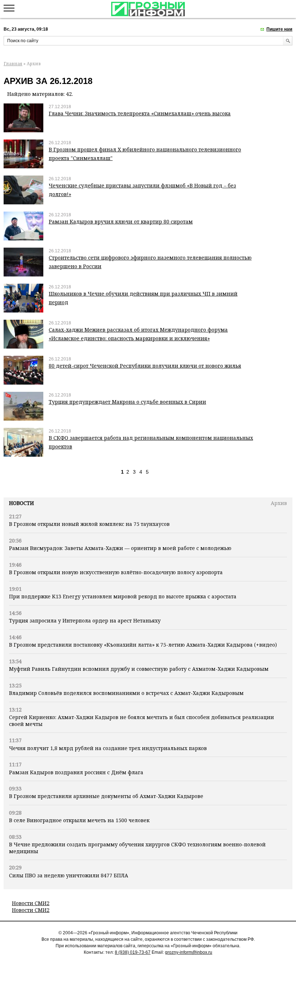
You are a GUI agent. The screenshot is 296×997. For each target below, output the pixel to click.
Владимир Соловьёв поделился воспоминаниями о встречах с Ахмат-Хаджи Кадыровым (126, 693)
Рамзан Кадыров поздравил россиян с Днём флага (76, 772)
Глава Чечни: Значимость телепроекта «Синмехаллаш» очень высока (140, 113)
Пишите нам (279, 29)
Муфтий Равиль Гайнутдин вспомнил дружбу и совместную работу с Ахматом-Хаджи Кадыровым (139, 668)
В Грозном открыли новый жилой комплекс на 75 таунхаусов (89, 523)
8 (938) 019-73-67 (133, 952)
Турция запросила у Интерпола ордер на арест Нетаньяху (85, 620)
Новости (21, 503)
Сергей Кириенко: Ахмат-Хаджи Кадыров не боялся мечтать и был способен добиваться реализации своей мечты (141, 720)
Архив (279, 503)
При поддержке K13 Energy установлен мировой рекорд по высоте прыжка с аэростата (122, 596)
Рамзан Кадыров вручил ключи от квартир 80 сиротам (121, 221)
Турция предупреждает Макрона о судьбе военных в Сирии (127, 401)
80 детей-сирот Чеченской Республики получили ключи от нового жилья (145, 365)
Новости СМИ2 (30, 903)
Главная (13, 64)
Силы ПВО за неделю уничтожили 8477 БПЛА (68, 875)
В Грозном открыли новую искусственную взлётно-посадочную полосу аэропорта (116, 572)
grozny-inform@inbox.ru (188, 952)
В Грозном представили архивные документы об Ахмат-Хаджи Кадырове (106, 796)
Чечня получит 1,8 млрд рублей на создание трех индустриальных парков (108, 748)
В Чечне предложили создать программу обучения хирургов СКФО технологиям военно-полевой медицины (137, 847)
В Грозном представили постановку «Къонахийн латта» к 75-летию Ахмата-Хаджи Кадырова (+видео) (143, 644)
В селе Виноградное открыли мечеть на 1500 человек (79, 820)
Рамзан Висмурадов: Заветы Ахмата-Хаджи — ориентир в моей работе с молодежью (120, 548)
